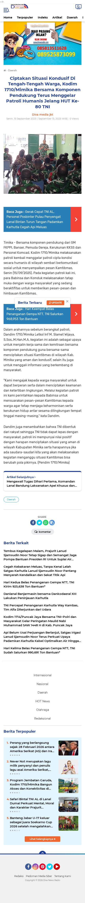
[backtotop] (42, 854)
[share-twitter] (39, 522)
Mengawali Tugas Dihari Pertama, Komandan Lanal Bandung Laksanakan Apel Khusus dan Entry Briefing (41, 483)
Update (56, 302)
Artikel (57, 17)
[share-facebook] (33, 522)
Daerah (72, 17)
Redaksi (19, 876)
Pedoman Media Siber (39, 876)
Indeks (43, 17)
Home (8, 17)
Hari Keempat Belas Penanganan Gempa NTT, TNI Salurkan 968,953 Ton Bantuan (35, 314)
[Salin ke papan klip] (52, 522)
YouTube (59, 871)
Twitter (51, 871)
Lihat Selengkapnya (42, 838)
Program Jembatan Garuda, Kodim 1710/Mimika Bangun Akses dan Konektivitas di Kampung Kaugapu (31, 784)
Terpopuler (25, 17)
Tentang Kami (62, 876)
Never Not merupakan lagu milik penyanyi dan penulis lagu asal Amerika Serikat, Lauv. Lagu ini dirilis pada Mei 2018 (32, 765)
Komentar (44, 531)
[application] (42, 899)
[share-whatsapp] (45, 522)
